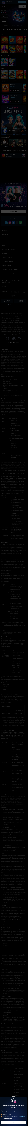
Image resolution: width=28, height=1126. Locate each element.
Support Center (8, 1118)
